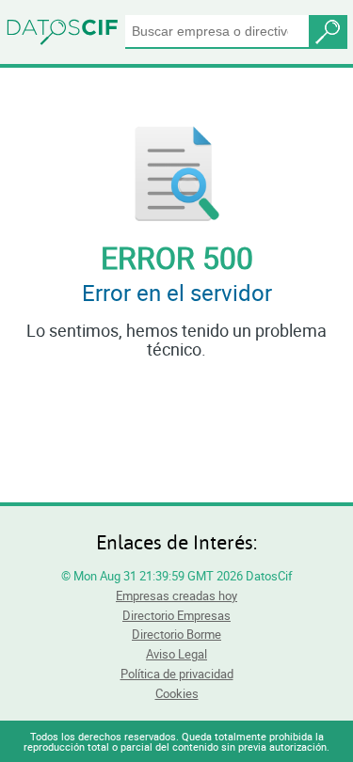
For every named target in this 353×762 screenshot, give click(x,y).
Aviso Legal (176, 653)
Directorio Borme (176, 634)
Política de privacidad (176, 673)
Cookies (177, 693)
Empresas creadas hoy (176, 595)
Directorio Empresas (176, 615)
